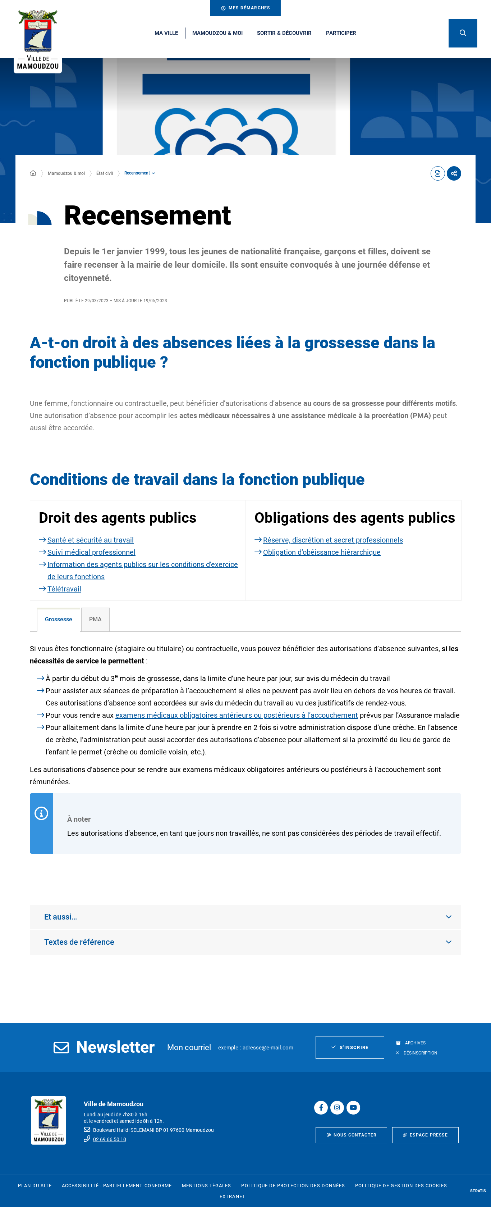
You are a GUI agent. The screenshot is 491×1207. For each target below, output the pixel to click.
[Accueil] (33, 173)
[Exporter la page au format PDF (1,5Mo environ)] (438, 173)
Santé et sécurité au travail (90, 540)
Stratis (478, 1191)
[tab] (58, 620)
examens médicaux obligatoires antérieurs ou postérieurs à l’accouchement (236, 715)
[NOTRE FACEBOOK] (321, 1108)
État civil (104, 173)
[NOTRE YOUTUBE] (353, 1108)
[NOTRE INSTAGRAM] (337, 1108)
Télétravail (64, 589)
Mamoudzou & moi (66, 173)
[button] (463, 33)
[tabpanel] (245, 761)
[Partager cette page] (454, 173)
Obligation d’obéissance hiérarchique (322, 552)
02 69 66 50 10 (109, 1139)
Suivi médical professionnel (91, 552)
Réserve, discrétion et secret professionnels (333, 540)
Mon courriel (189, 1047)
